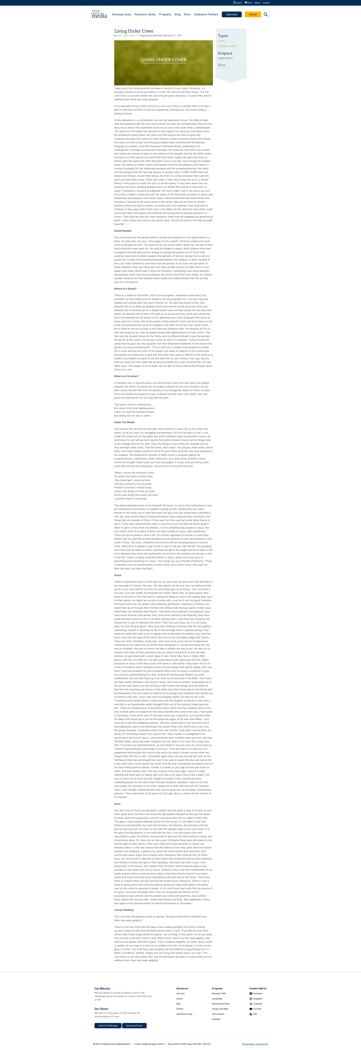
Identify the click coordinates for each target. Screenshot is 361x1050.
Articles (180, 1009)
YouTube (257, 1009)
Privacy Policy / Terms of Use (255, 1044)
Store (250, 3)
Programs (165, 14)
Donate (253, 14)
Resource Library (145, 14)
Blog (177, 14)
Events (180, 999)
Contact (266, 3)
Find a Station (218, 1014)
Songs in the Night (220, 1009)
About (257, 3)
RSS (255, 1014)
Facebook (257, 993)
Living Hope (217, 999)
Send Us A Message (108, 1025)
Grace (221, 40)
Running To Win (219, 993)
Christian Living (226, 46)
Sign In (239, 3)
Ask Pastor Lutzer (184, 1014)
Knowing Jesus (121, 14)
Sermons (181, 993)
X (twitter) (257, 1004)
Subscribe (231, 14)
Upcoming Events (134, 1025)
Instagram (257, 999)
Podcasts (216, 1019)
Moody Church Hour (221, 1004)
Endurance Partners (206, 14)
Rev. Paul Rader (127, 35)
